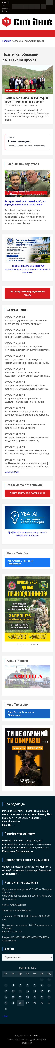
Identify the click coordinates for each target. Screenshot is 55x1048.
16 (49, 991)
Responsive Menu (49, 2)
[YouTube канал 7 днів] (43, 6)
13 (27, 991)
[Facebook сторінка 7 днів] (15, 6)
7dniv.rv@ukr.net (18, 904)
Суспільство (28, 90)
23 (49, 997)
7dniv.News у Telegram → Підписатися (21, 713)
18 (13, 997)
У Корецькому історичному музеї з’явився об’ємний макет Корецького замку (27, 335)
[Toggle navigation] (6, 33)
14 (34, 991)
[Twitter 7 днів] (32, 6)
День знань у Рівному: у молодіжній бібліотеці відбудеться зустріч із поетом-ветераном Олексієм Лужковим (27, 348)
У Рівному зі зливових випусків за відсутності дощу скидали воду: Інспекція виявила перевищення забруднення (27, 374)
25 (13, 1003)
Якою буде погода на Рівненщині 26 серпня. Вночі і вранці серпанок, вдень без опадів (27, 361)
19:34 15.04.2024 (13, 105)
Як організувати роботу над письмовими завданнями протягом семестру (26, 439)
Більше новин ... (13, 472)
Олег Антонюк (30, 105)
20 (27, 997)
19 (20, 997)
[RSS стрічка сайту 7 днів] (26, 6)
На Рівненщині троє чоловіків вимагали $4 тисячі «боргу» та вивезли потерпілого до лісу (27, 465)
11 (13, 991)
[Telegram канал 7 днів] (37, 6)
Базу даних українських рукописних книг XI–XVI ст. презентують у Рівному (26, 322)
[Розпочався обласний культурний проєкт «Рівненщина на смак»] (27, 79)
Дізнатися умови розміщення (27, 493)
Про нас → (8, 824)
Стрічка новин (17, 310)
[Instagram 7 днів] (21, 6)
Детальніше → (24, 851)
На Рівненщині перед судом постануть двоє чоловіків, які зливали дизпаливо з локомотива (26, 413)
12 (20, 991)
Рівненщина (12, 90)
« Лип (5, 1016)
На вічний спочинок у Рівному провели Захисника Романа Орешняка (25, 426)
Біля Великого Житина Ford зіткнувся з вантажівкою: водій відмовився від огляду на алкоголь (27, 452)
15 (42, 991)
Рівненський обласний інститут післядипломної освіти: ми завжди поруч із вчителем (27, 269)
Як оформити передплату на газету (27, 293)
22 (42, 997)
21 (34, 997)
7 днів (35, 1035)
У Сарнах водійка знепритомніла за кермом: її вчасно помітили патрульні (24, 400)
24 (6, 1003)
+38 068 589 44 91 (22, 910)
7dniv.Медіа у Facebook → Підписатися (22, 562)
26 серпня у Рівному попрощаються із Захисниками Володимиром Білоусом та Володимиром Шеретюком (26, 387)
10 (6, 991)
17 (6, 997)
